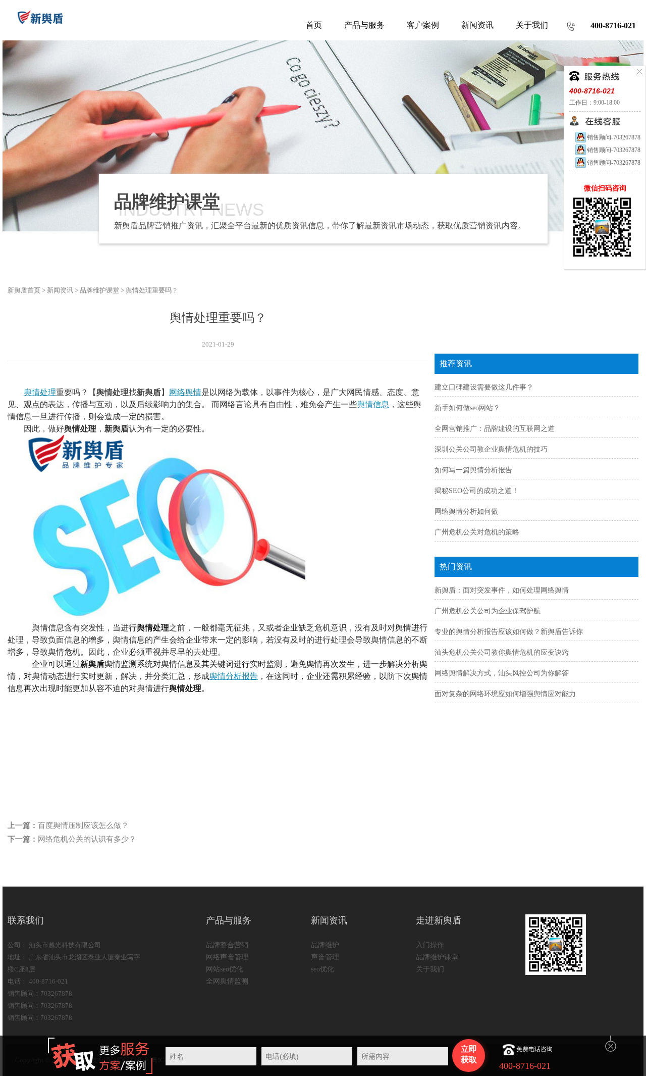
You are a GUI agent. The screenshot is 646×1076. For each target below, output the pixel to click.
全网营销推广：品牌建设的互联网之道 (495, 428)
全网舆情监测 (227, 981)
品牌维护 (325, 945)
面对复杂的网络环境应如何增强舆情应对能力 (505, 694)
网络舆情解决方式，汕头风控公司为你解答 (502, 673)
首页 (314, 25)
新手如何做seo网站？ (467, 408)
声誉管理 (325, 957)
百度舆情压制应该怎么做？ (83, 825)
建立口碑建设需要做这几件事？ (484, 387)
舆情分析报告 (233, 676)
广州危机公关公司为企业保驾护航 (488, 611)
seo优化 (322, 969)
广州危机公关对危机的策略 (477, 532)
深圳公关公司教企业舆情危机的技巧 (491, 449)
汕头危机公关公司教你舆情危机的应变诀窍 (502, 652)
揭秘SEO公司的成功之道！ (477, 491)
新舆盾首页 (24, 290)
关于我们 (430, 969)
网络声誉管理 (227, 957)
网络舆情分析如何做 (466, 511)
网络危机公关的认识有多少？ (87, 839)
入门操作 (430, 945)
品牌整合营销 (227, 945)
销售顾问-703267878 (613, 137)
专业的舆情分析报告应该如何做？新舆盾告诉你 (509, 631)
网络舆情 (185, 392)
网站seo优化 (224, 969)
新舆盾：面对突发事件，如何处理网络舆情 (502, 590)
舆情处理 (40, 392)
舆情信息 (373, 404)
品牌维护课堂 (99, 290)
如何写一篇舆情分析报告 (473, 470)
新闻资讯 (60, 290)
